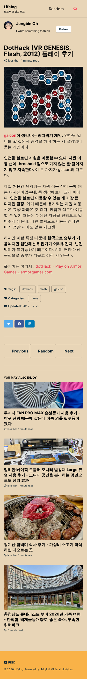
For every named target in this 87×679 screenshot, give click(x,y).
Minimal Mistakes (62, 669)
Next (69, 351)
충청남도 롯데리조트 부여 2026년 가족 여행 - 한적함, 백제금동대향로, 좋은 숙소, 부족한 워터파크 (42, 619)
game (34, 298)
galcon (10, 135)
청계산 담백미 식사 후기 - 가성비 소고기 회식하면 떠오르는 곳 (43, 547)
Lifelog (14, 8)
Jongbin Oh (27, 23)
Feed (11, 662)
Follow (63, 29)
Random (56, 8)
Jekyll (44, 669)
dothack (27, 289)
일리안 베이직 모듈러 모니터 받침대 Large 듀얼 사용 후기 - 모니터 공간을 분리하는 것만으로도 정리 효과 (43, 475)
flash (43, 289)
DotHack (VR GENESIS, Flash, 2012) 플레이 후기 (38, 50)
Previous (20, 351)
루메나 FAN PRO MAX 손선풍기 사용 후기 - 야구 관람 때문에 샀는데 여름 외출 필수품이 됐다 (42, 418)
